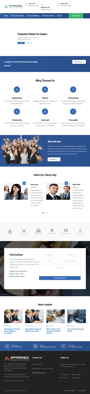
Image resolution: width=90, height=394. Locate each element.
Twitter (65, 377)
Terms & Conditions (70, 390)
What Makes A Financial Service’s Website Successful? (12, 331)
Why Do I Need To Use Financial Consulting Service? (53, 331)
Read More (53, 159)
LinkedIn (77, 377)
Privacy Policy (82, 390)
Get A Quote (78, 62)
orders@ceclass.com (38, 373)
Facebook (66, 374)
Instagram (78, 374)
